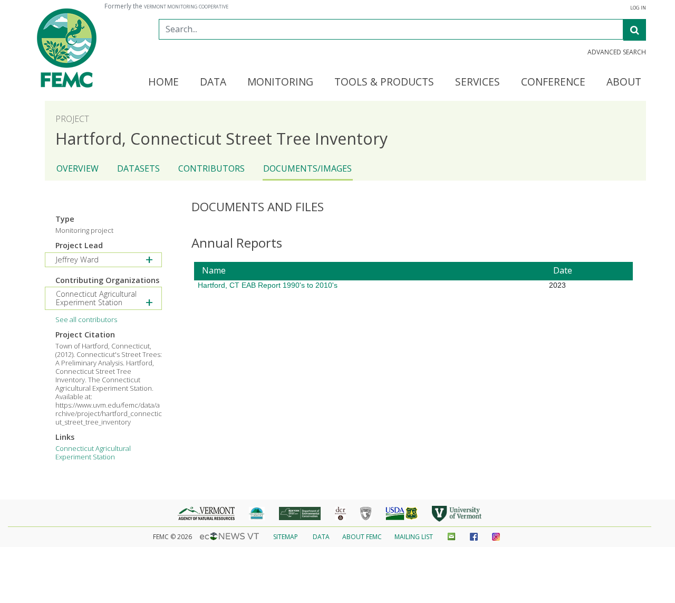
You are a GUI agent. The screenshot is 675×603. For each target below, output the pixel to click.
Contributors (211, 168)
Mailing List (413, 536)
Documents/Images (307, 168)
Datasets (138, 168)
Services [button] (477, 82)
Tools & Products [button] (384, 82)
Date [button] (562, 270)
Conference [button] (553, 82)
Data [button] (213, 82)
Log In (638, 8)
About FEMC (362, 536)
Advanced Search (616, 52)
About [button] (623, 82)
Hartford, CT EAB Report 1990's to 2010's (268, 285)
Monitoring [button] (280, 82)
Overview (77, 168)
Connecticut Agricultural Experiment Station (93, 452)
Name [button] (214, 270)
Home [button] (163, 82)
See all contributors (86, 319)
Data (321, 536)
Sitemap (285, 536)
